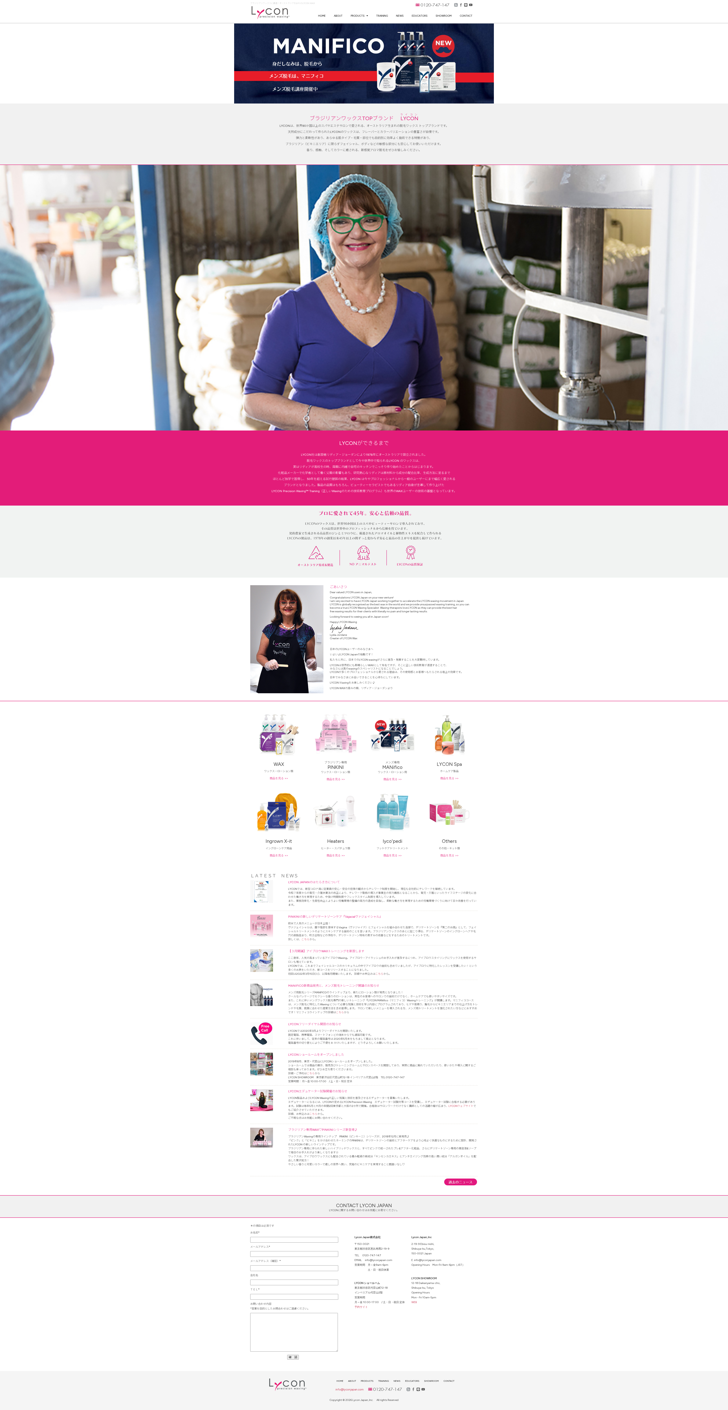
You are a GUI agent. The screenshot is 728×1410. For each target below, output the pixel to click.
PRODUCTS (358, 15)
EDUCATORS (420, 15)
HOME (322, 15)
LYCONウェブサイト (461, 1106)
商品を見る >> (279, 778)
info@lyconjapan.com (350, 1389)
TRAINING (382, 15)
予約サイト (361, 1307)
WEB (414, 1302)
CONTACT (466, 15)
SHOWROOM (444, 15)
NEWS (400, 15)
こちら (305, 939)
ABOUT (338, 15)
